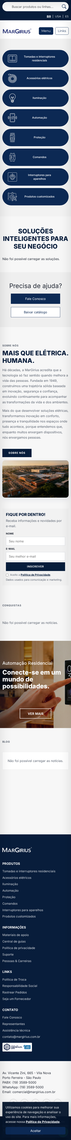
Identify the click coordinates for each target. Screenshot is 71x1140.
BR (49, 16)
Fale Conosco (35, 299)
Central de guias (14, 941)
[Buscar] (64, 6)
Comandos (10, 903)
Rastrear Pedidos (14, 992)
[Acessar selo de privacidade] (17, 1047)
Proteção (8, 897)
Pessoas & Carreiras (16, 961)
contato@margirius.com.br (21, 1037)
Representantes (13, 1024)
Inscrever (35, 566)
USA (58, 16)
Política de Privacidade (43, 1122)
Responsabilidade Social (19, 986)
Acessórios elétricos (16, 878)
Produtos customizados (19, 916)
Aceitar (35, 1131)
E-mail (10, 548)
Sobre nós (16, 452)
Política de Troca (14, 979)
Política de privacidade (18, 948)
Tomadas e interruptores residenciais (28, 871)
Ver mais (35, 714)
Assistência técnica (16, 1030)
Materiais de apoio (15, 935)
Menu (46, 31)
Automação (10, 890)
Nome (10, 533)
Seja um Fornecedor (16, 999)
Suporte (8, 954)
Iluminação (10, 884)
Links (62, 31)
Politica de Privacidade (35, 574)
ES (67, 16)
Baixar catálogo (35, 312)
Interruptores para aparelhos (22, 910)
